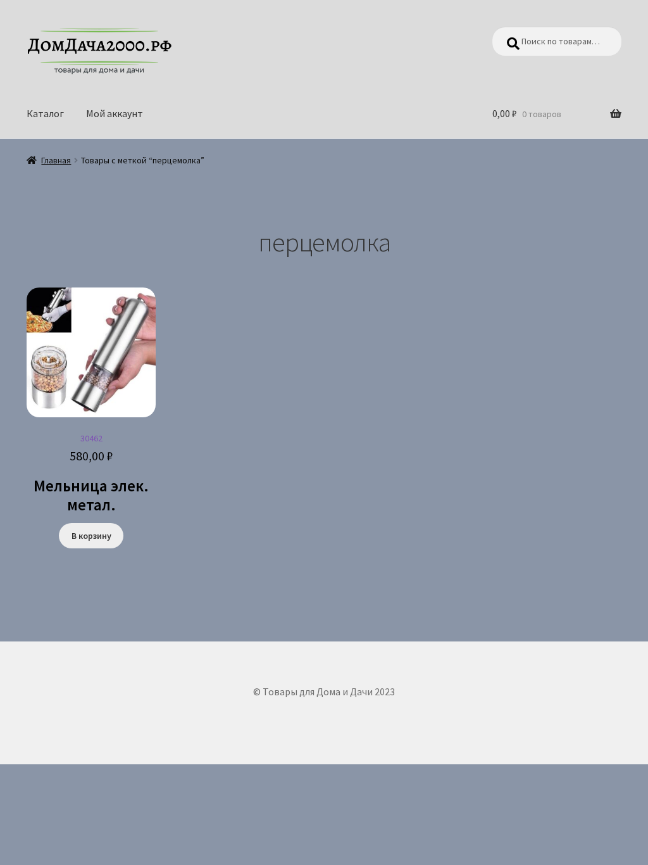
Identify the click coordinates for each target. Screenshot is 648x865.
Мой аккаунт (114, 113)
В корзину (91, 535)
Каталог (45, 113)
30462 (91, 473)
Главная (56, 160)
